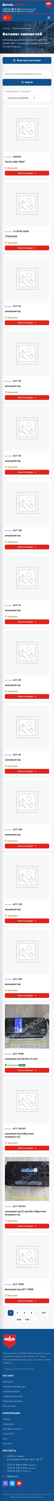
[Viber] (5, 1483)
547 (44, 1313)
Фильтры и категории (29, 60)
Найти (29, 82)
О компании (8, 1424)
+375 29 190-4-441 (18, 11)
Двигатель (8, 1381)
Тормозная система (12, 1396)
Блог (5, 1438)
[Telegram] (12, 1483)
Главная (6, 28)
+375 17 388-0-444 (19, 9)
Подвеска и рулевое (13, 1401)
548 (19, 1320)
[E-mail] (19, 1483)
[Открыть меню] (49, 18)
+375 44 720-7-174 (17, 1471)
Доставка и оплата (12, 1429)
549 (27, 1320)
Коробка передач (11, 1391)
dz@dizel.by (12, 1476)
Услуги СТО (8, 1433)
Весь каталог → (11, 1406)
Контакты (8, 1443)
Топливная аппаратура (14, 1386)
